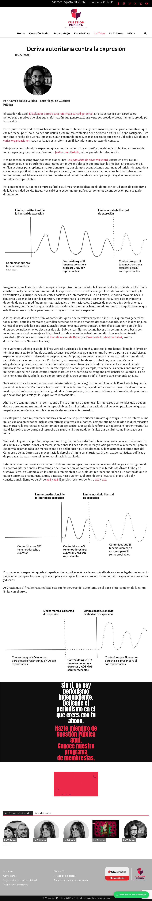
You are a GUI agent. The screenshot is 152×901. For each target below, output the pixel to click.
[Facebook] (118, 3)
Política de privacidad (65, 876)
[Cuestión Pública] (76, 18)
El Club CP (59, 871)
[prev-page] (5, 844)
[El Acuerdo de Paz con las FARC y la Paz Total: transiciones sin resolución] (16, 829)
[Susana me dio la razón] (135, 829)
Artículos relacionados (18, 813)
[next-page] (10, 844)
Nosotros (8, 871)
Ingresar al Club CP (101, 2)
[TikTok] (129, 3)
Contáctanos (9, 876)
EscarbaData (82, 33)
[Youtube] (146, 3)
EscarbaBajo (62, 33)
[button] (145, 33)
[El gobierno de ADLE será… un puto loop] (46, 829)
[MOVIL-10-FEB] (76, 784)
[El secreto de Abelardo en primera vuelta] (105, 829)
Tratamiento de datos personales (71, 880)
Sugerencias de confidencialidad (20, 880)
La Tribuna (116, 33)
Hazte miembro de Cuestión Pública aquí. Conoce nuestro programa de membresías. (76, 743)
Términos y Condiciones (15, 884)
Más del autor (43, 813)
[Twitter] (135, 3)
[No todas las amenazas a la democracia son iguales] (76, 829)
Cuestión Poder (39, 33)
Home (21, 33)
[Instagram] (124, 3)
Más (130, 33)
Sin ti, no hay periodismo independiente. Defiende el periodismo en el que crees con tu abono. (76, 703)
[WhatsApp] (141, 3)
